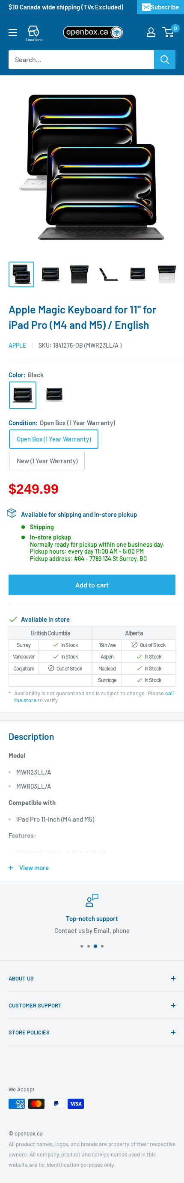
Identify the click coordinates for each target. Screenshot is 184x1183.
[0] (168, 32)
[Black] (22, 395)
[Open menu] (13, 32)
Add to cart (92, 585)
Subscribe (165, 7)
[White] (54, 395)
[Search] (164, 59)
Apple (17, 345)
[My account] (151, 32)
